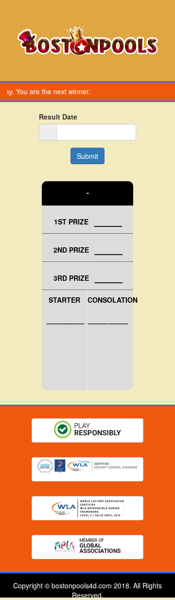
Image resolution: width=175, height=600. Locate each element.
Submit (87, 156)
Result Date (58, 116)
